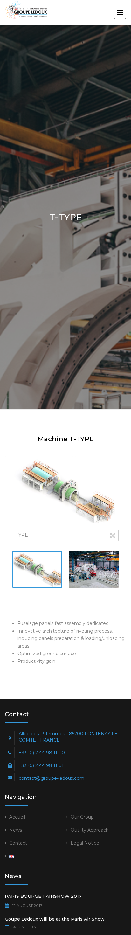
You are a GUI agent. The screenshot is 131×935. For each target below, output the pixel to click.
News (15, 830)
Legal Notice (85, 843)
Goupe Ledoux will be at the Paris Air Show (55, 919)
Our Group (82, 817)
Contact (18, 843)
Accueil (17, 817)
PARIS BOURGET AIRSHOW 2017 (43, 896)
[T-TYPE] (37, 569)
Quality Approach (90, 830)
